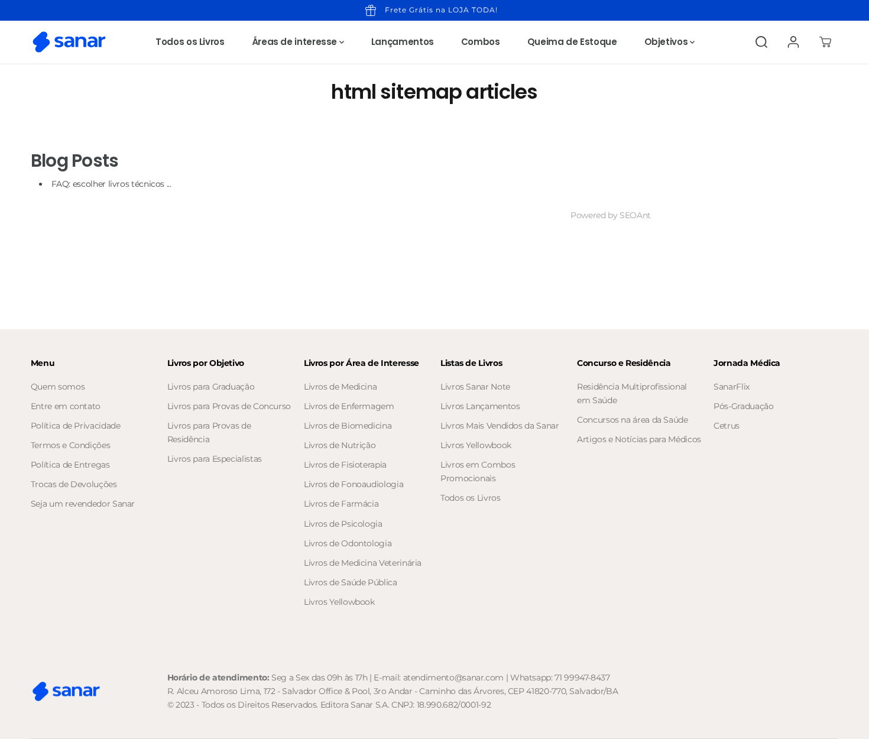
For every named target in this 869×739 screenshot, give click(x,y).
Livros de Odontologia (347, 543)
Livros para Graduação (210, 386)
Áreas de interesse (295, 41)
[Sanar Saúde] (69, 42)
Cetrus (727, 425)
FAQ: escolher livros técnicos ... (111, 184)
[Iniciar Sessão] (793, 42)
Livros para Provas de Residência (209, 432)
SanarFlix (732, 386)
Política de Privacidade (76, 425)
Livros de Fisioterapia (345, 464)
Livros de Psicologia (343, 523)
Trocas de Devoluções (74, 484)
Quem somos (58, 386)
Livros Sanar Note (475, 386)
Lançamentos (402, 41)
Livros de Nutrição (340, 445)
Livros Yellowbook (339, 602)
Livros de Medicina (340, 386)
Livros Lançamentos (480, 406)
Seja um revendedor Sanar (83, 503)
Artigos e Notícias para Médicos (639, 439)
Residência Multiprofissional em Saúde (632, 393)
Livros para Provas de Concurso (229, 406)
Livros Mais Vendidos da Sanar (499, 425)
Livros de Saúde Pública (350, 582)
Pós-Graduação (743, 406)
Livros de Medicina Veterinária (362, 563)
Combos (480, 41)
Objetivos (667, 41)
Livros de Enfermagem (349, 406)
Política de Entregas (70, 464)
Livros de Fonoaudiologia (353, 484)
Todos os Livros (190, 41)
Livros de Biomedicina (347, 425)
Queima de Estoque (572, 41)
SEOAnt (635, 215)
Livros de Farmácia (341, 503)
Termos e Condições (71, 445)
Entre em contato (65, 406)
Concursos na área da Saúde (632, 419)
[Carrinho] (825, 42)
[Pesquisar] (761, 42)
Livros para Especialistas (214, 458)
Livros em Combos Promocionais (477, 471)
